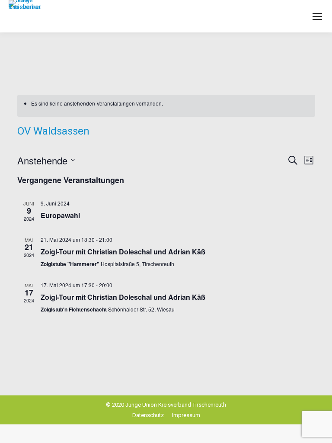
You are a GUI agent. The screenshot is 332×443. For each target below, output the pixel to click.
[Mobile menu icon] (317, 16)
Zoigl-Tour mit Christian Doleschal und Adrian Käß (123, 252)
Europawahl (60, 215)
